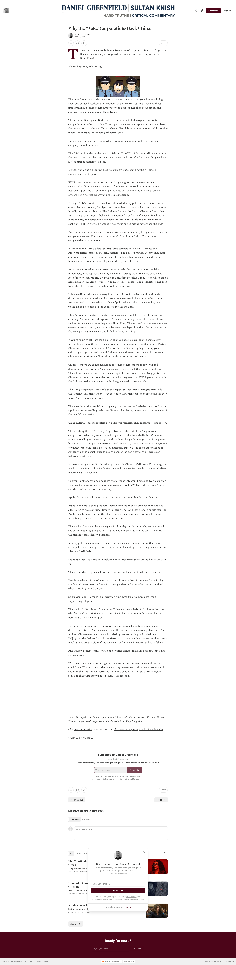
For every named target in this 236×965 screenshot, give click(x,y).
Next (159, 799)
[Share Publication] (202, 10)
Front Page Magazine (131, 721)
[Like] (71, 43)
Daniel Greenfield (82, 34)
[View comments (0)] (77, 43)
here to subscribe (83, 730)
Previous (78, 799)
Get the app (129, 961)
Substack (208, 961)
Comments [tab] (75, 819)
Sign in (227, 10)
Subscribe (213, 10)
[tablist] (80, 819)
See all (73, 923)
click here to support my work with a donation (138, 730)
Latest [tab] (78, 853)
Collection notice (42, 961)
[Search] (196, 10)
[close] (144, 852)
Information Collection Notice (117, 899)
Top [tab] (71, 853)
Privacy (25, 961)
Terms (32, 961)
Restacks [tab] (86, 819)
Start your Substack (113, 961)
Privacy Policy (138, 899)
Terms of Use (131, 896)
